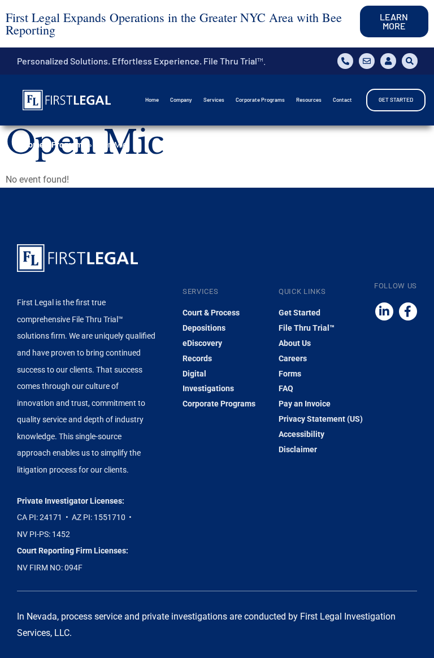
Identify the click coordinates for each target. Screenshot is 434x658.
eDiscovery (202, 343)
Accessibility (301, 434)
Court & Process (211, 312)
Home (33, 144)
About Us (295, 343)
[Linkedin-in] (384, 311)
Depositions (204, 327)
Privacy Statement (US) (321, 418)
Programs (68, 144)
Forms (290, 373)
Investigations (208, 388)
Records (197, 358)
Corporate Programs (219, 403)
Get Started (299, 312)
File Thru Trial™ (307, 327)
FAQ (286, 388)
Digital (194, 373)
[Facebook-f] (408, 311)
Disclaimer (298, 449)
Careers (293, 358)
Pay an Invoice (305, 403)
